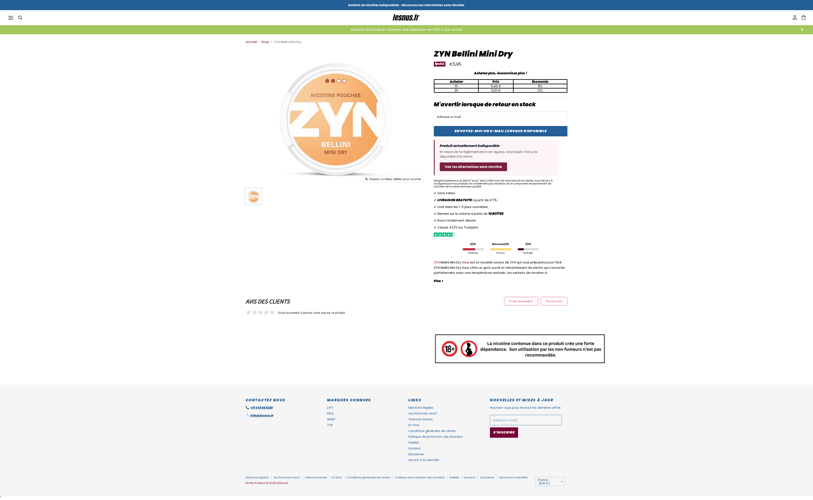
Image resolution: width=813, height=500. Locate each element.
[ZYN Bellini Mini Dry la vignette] (253, 196)
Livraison (414, 448)
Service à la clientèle (423, 460)
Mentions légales (420, 408)
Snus (465, 262)
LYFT (330, 408)
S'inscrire (504, 432)
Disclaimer (416, 454)
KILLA (330, 413)
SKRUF (331, 419)
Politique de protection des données (435, 437)
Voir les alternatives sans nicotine (473, 167)
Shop (265, 42)
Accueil (251, 42)
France (544, 481)
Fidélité (413, 442)
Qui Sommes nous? (422, 413)
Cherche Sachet (420, 419)
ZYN (437, 262)
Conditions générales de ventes (432, 431)
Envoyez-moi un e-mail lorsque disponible (500, 131)
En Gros (413, 425)
